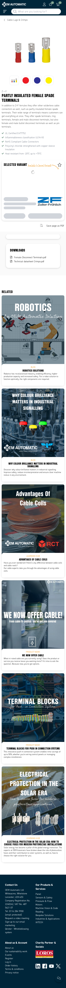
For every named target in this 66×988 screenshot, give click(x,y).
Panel (38, 894)
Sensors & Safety (44, 897)
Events (8, 955)
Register (9, 958)
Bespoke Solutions (44, 915)
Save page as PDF (55, 225)
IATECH (39, 922)
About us (9, 947)
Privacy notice (12, 972)
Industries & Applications (48, 918)
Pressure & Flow (44, 901)
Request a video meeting (17, 918)
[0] (50, 4)
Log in (8, 962)
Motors (39, 904)
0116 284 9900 (16, 911)
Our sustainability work (16, 951)
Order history (11, 965)
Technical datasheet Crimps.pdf (29, 261)
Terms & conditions (14, 969)
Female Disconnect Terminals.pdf (30, 257)
